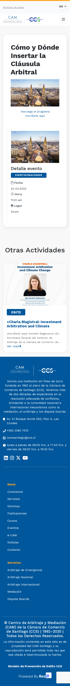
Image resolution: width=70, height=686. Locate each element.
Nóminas (13, 506)
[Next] (64, 307)
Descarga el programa (35, 111)
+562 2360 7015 (17, 430)
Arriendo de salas (13, 7)
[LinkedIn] (6, 458)
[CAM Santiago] (22, 370)
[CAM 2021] (13, 19)
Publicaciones (17, 513)
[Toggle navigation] (63, 19)
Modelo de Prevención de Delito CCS (35, 666)
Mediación (14, 591)
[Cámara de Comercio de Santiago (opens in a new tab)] (34, 19)
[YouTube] (25, 458)
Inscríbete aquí (35, 115)
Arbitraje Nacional (20, 577)
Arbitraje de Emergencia (24, 570)
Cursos (12, 521)
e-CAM (12, 535)
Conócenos (15, 492)
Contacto (13, 550)
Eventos (13, 528)
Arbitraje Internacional (23, 584)
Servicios (13, 499)
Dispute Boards (18, 599)
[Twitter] (18, 458)
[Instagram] (12, 458)
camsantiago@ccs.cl (21, 437)
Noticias (13, 542)
